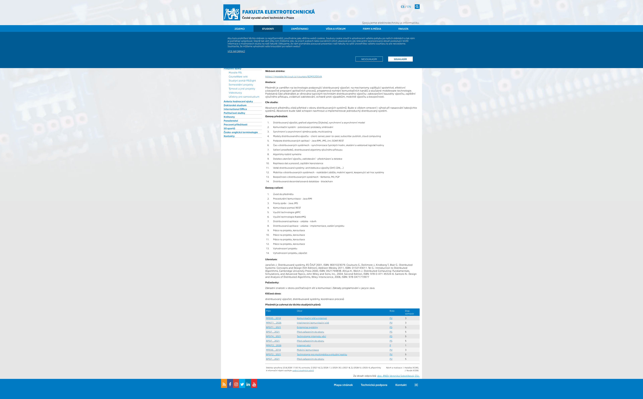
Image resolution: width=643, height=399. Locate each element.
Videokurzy (235, 92)
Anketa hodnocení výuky (238, 101)
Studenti (268, 28)
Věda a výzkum (336, 28)
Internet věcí (304, 345)
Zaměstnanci (299, 28)
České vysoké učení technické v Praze (268, 17)
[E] (416, 384)
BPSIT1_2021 (273, 327)
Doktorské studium (235, 105)
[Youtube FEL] (254, 383)
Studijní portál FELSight (242, 80)
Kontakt (401, 384)
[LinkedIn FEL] (248, 383)
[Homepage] (231, 12)
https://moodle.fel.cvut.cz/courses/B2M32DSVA (293, 76)
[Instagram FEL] (236, 383)
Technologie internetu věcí (311, 336)
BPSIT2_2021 (273, 354)
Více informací (236, 51)
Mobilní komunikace (308, 349)
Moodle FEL (235, 72)
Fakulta (403, 28)
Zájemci (240, 28)
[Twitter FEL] (242, 383)
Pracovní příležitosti (235, 124)
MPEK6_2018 (273, 349)
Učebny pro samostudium (244, 96)
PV (391, 318)
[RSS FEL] (224, 383)
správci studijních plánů (303, 370)
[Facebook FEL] (230, 383)
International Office (235, 108)
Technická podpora (374, 384)
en (409, 6)
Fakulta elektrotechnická (278, 11)
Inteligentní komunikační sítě (313, 322)
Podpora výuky (232, 68)
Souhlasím (400, 59)
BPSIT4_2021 (273, 336)
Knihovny (229, 116)
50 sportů (229, 128)
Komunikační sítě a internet (312, 318)
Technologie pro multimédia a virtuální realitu (322, 354)
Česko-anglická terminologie (241, 132)
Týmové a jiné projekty (242, 88)
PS (391, 327)
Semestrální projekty (241, 84)
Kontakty (229, 135)
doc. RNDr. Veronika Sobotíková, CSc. (398, 375)
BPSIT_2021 (273, 331)
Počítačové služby (234, 112)
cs (403, 6)
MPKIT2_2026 (273, 345)
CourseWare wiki (238, 76)
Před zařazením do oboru (310, 331)
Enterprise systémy (307, 327)
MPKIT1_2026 (273, 322)
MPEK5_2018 (273, 318)
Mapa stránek (343, 384)
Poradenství (231, 120)
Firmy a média (372, 28)
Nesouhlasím (369, 59)
